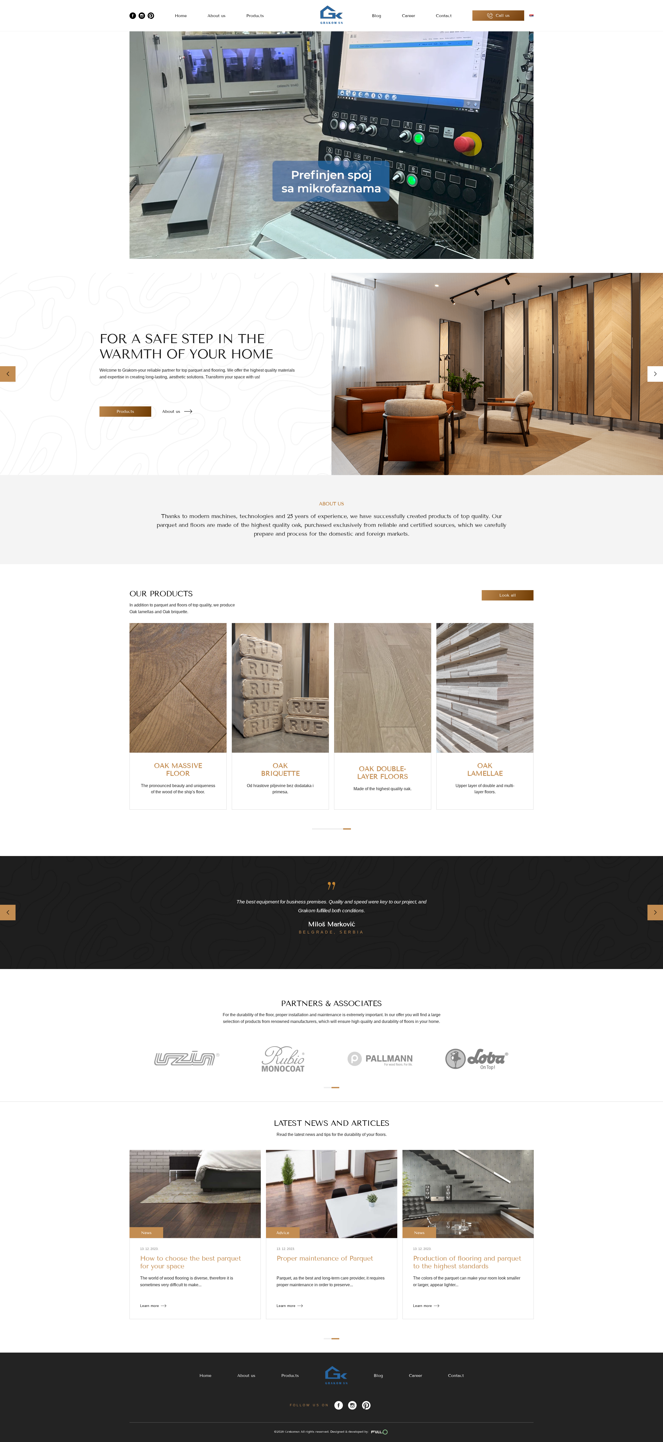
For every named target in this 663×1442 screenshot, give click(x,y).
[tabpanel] (178, 716)
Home (181, 15)
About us (216, 15)
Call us (502, 15)
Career (408, 15)
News (146, 1233)
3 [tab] (331, 829)
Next (655, 374)
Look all (507, 595)
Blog (376, 15)
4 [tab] (339, 829)
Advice (419, 1233)
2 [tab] (324, 829)
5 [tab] (347, 829)
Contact (444, 15)
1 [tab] (316, 829)
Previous (8, 374)
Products (255, 15)
